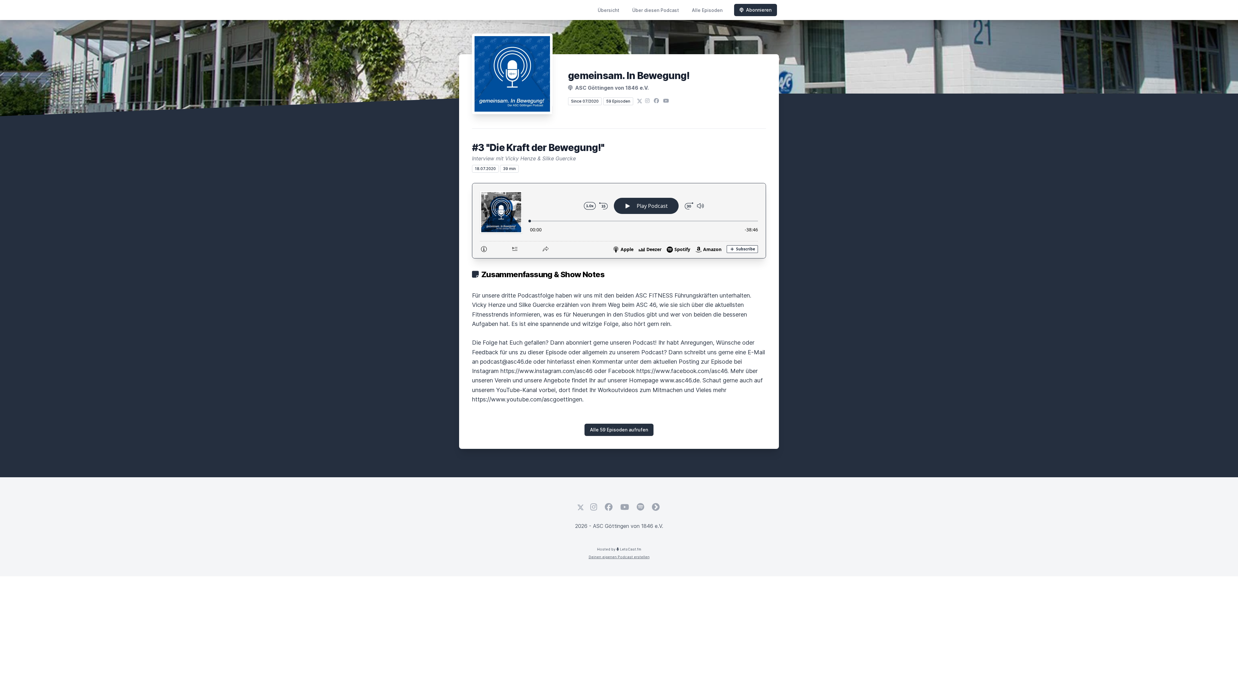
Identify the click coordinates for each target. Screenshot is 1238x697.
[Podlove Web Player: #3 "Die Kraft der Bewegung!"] (619, 220)
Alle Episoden (707, 10)
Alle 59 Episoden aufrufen (619, 429)
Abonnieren (758, 10)
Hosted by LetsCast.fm (619, 549)
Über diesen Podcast (655, 10)
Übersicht (608, 10)
